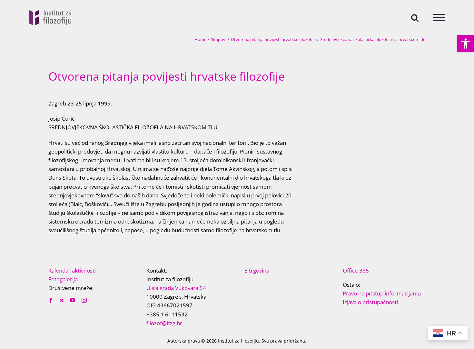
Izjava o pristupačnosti (370, 302)
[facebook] (51, 300)
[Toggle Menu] (439, 17)
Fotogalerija (63, 279)
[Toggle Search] (415, 17)
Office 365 (356, 270)
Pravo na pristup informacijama (382, 293)
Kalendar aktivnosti (72, 270)
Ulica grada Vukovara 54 (176, 288)
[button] (465, 43)
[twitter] (62, 300)
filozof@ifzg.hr (164, 323)
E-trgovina (256, 270)
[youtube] (72, 300)
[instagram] (84, 300)
